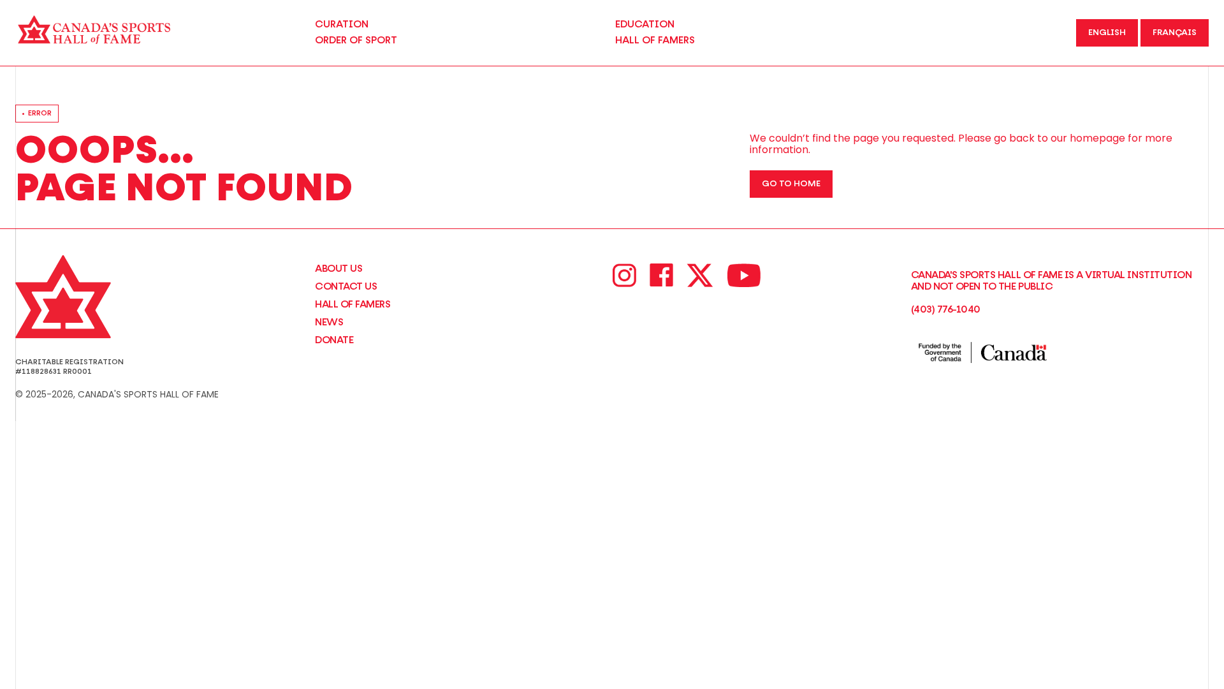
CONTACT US (346, 286)
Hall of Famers (352, 304)
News (329, 322)
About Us (338, 268)
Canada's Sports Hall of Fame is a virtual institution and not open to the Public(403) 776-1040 (1051, 292)
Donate (334, 340)
